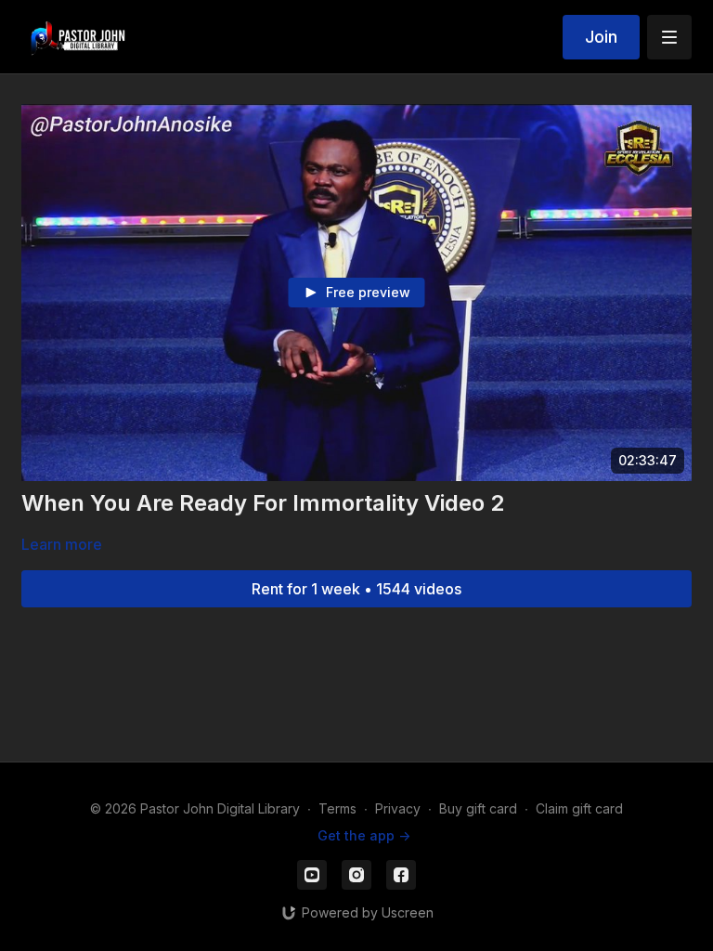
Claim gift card (579, 808)
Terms (337, 808)
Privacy (398, 808)
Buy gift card (478, 808)
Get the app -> (364, 835)
